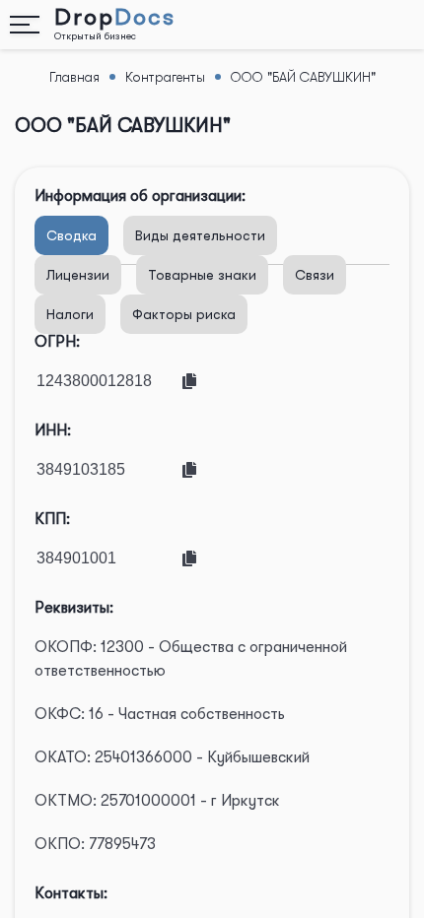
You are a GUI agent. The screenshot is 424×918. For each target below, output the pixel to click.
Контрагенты (165, 77)
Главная (74, 77)
